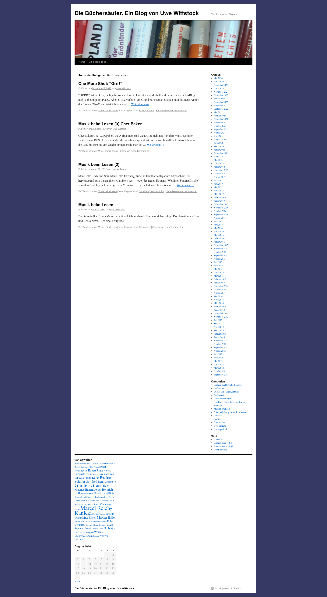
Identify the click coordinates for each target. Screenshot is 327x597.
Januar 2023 (219, 98)
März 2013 (219, 330)
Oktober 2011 (220, 371)
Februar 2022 (220, 115)
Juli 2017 (218, 180)
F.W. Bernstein (92, 474)
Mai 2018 (218, 159)
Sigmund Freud (83, 528)
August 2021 (220, 132)
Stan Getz (144, 191)
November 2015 (221, 248)
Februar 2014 (220, 306)
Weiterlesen (140, 104)
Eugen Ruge (95, 470)
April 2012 (219, 364)
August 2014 (220, 292)
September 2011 (221, 374)
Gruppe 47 (110, 481)
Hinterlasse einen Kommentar (171, 110)
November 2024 (221, 91)
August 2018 (220, 156)
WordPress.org (220, 449)
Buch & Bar (219, 388)
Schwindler (145, 227)
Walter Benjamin (87, 532)
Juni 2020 (218, 142)
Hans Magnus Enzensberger (92, 488)
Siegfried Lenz (92, 525)
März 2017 (219, 193)
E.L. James (94, 467)
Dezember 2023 (221, 95)
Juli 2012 (218, 354)
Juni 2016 (218, 224)
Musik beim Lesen (107, 110)
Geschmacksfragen (222, 398)
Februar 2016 (220, 238)
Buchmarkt (219, 394)
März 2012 (219, 367)
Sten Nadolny (157, 191)
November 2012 (221, 340)
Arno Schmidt (80, 463)
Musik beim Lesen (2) (98, 164)
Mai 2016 (218, 227)
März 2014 (219, 302)
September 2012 (221, 347)
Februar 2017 (220, 197)
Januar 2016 (219, 241)
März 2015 (219, 275)
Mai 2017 (218, 187)
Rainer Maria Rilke (82, 521)
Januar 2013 (219, 337)
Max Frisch (89, 517)
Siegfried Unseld (106, 525)
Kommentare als (223, 446)
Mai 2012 (218, 360)
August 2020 (220, 139)
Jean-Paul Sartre (88, 500)
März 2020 (219, 146)
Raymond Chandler (99, 521)
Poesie (217, 418)
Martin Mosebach (99, 514)
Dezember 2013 (221, 313)
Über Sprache (220, 425)
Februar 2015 (220, 279)
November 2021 (221, 122)
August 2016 (220, 217)
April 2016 (219, 231)
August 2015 (220, 258)
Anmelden (218, 439)
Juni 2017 (218, 183)
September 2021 (221, 129)
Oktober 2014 (220, 289)
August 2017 (220, 176)
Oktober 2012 (220, 343)
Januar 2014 (219, 309)
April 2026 (219, 81)
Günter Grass (88, 485)
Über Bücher (219, 422)
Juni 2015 (218, 265)
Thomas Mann (97, 528)
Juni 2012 (218, 357)
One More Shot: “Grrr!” (100, 83)
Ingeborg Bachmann (95, 497)
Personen (218, 415)
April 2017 (219, 190)
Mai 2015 (218, 268)
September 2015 (221, 255)
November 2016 (221, 207)
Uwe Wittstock (123, 88)
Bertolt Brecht (92, 463)
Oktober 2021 (220, 125)
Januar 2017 (219, 200)
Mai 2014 (218, 296)
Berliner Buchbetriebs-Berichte (227, 384)
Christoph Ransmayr (107, 463)
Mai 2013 (218, 323)
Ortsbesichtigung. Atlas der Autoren (230, 412)
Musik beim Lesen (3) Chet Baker (110, 123)
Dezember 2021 (221, 118)
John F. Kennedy (102, 500)
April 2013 (219, 326)
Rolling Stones (146, 110)
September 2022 (221, 108)
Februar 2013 (220, 333)
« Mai (77, 581)
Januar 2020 (219, 149)
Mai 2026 (218, 78)
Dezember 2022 (221, 101)
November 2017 (221, 170)
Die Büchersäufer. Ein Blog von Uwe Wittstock (137, 13)
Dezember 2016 (221, 204)
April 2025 (219, 88)
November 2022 (221, 105)
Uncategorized (220, 429)
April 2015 (219, 272)
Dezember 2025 (221, 84)
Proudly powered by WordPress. (229, 588)
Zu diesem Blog (97, 61)
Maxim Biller (106, 517)
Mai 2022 (218, 112)
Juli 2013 (218, 320)
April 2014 (219, 299)
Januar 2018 (219, 166)
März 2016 (219, 234)
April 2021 (219, 135)
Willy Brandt (93, 536)
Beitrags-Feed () (223, 442)
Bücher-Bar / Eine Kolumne (226, 391)
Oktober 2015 (220, 251)
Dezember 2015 (221, 245)
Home (82, 61)
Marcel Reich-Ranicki (93, 510)
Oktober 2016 (220, 210)
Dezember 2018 (221, 153)
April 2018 (219, 163)
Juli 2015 (218, 262)
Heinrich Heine (87, 493)
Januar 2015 (219, 282)
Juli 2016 (218, 221)
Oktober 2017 (220, 173)
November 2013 (221, 316)
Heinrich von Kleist (104, 493)
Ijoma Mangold (81, 497)
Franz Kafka (91, 478)
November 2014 (221, 285)
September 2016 (221, 214)
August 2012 (220, 350)
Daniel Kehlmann (82, 467)
